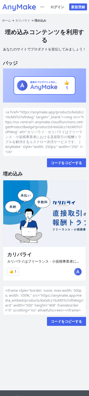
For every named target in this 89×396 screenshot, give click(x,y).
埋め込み (40, 20)
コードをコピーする (66, 162)
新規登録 (78, 6)
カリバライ (22, 20)
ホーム (6, 20)
